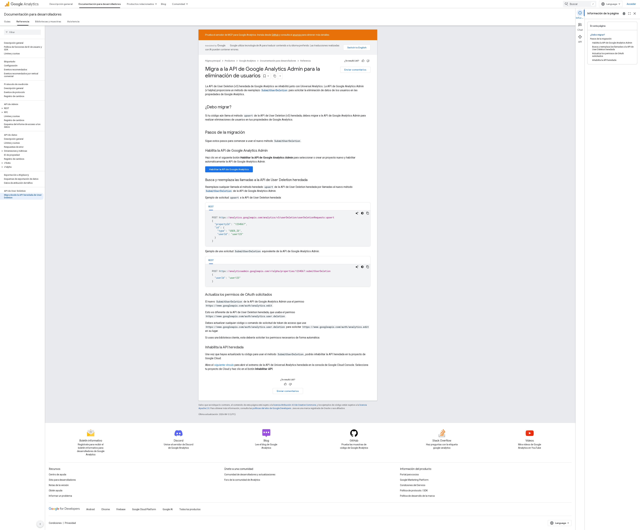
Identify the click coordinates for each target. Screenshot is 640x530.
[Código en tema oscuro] (362, 213)
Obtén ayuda (55, 490)
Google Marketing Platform (414, 479)
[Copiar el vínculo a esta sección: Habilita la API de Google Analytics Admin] (271, 151)
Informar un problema (60, 495)
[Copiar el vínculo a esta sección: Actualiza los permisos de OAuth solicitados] (275, 295)
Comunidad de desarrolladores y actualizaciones (249, 474)
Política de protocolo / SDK (414, 490)
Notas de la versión (59, 485)
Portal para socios (409, 474)
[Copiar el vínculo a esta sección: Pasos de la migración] (248, 133)
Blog (163, 4)
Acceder (631, 4)
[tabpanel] (287, 228)
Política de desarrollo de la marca (417, 495)
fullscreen (629, 14)
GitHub (275, 35)
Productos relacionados (140, 4)
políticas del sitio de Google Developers (271, 408)
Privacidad (70, 523)
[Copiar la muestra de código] (367, 213)
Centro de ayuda (57, 474)
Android (90, 509)
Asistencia (73, 21)
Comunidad (178, 4)
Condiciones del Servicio (412, 485)
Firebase (121, 509)
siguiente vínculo (224, 364)
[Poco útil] (368, 60)
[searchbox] (22, 32)
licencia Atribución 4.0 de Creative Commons (294, 405)
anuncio (297, 35)
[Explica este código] (357, 213)
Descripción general (61, 4)
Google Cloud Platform (144, 509)
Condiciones (55, 523)
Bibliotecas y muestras (48, 21)
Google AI (168, 509)
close (635, 14)
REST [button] (211, 206)
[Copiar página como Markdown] (275, 76)
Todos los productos (189, 509)
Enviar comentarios (355, 69)
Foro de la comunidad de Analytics (242, 479)
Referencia (22, 21)
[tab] (211, 206)
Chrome (105, 509)
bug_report (624, 14)
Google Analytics (247, 61)
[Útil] (363, 60)
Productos (230, 61)
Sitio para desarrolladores (62, 479)
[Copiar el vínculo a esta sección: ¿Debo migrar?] (234, 107)
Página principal (212, 61)
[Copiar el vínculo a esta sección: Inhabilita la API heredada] (247, 348)
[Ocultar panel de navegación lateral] (40, 524)
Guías (7, 21)
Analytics (31, 4)
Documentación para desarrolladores (99, 4)
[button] (22, 108)
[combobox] (579, 4)
